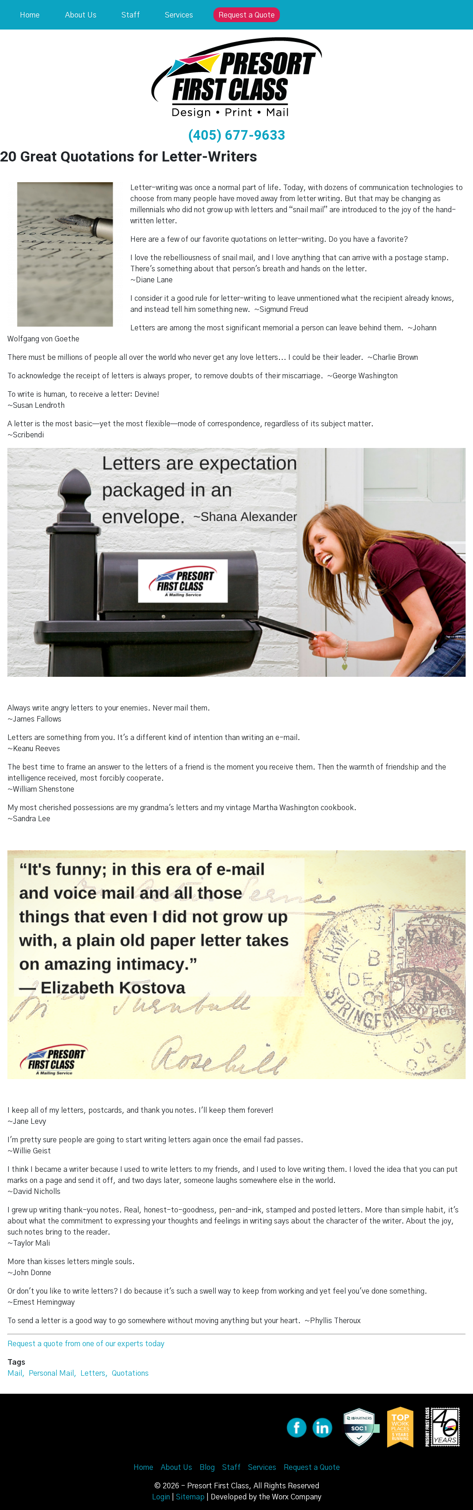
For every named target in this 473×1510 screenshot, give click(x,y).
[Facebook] (296, 1427)
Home (30, 15)
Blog (207, 1467)
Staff (130, 15)
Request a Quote (246, 15)
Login (161, 1497)
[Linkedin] (322, 1427)
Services (179, 15)
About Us (81, 15)
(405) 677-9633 (236, 135)
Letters (92, 1373)
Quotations (130, 1373)
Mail (14, 1373)
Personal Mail (51, 1373)
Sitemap (190, 1497)
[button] (65, 254)
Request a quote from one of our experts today (85, 1344)
